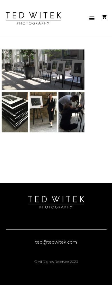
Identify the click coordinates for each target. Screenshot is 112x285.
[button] (92, 18)
